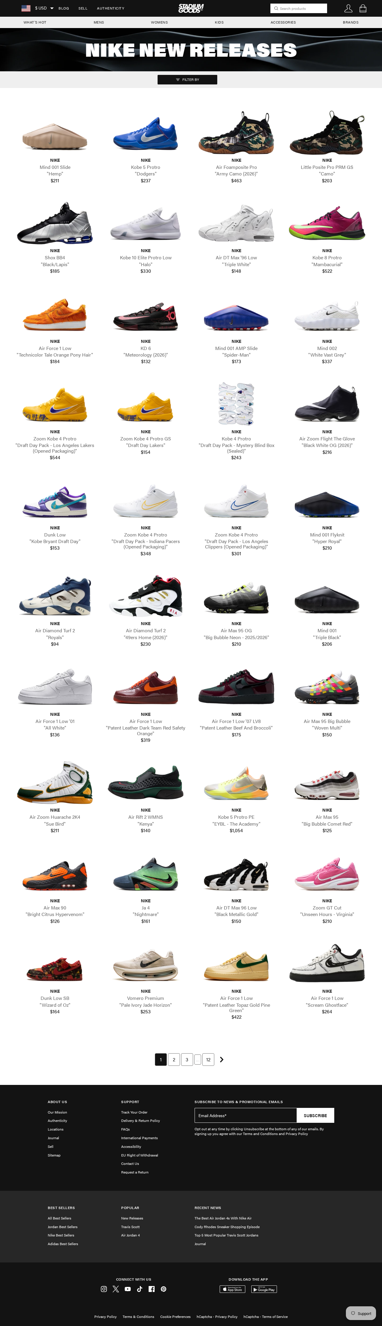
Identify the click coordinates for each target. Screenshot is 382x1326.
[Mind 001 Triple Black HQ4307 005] (327, 596)
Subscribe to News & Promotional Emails (239, 1101)
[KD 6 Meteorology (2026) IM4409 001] (145, 313)
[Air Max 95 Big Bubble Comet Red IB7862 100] (327, 782)
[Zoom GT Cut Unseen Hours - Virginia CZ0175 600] (327, 873)
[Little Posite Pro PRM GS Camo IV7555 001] (327, 132)
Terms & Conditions (138, 1316)
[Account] (348, 8)
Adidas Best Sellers (63, 1243)
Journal (53, 1137)
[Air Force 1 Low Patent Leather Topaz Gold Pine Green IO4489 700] (236, 963)
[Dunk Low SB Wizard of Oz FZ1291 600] (55, 963)
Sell (82, 8)
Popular (130, 1207)
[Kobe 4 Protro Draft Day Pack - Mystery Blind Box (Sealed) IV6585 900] (236, 404)
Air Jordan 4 (130, 1235)
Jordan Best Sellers (63, 1226)
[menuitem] (64, 8)
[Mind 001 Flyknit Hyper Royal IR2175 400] (327, 500)
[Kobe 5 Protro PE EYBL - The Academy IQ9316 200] (236, 782)
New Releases (132, 1218)
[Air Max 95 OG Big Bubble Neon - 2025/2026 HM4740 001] (236, 596)
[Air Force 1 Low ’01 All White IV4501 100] (55, 686)
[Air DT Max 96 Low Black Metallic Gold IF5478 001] (236, 873)
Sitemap (54, 1155)
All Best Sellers (59, 1218)
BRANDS (350, 22)
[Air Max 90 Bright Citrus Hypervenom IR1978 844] (55, 873)
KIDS (219, 22)
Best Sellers (61, 1207)
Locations (56, 1129)
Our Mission (57, 1112)
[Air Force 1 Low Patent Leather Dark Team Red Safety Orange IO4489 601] (145, 686)
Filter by (190, 79)
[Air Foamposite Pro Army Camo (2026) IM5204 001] (236, 132)
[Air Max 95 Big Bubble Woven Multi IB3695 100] (327, 686)
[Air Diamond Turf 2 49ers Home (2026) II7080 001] (145, 596)
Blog (63, 8)
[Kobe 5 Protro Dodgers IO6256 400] (145, 132)
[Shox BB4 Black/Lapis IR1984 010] (55, 223)
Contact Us (130, 1163)
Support (130, 1101)
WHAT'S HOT (35, 22)
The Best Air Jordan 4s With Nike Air (223, 1218)
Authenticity (110, 8)
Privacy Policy (105, 1316)
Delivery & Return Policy (140, 1120)
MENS (99, 22)
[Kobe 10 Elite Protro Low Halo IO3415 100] (145, 223)
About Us (57, 1101)
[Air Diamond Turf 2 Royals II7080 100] (55, 596)
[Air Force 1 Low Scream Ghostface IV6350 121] (327, 963)
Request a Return (135, 1172)
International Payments (139, 1137)
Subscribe (315, 1115)
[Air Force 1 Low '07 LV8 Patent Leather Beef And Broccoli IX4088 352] (236, 686)
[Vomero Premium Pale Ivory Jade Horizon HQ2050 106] (145, 963)
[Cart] (363, 8)
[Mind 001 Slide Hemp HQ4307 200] (55, 132)
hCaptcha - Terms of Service (266, 1316)
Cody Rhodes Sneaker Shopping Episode (227, 1226)
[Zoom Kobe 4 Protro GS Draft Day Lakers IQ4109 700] (145, 404)
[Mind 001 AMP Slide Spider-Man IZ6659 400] (236, 313)
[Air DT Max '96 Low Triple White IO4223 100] (236, 223)
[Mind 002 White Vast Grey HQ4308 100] (327, 313)
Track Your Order (134, 1112)
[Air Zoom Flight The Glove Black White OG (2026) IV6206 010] (327, 404)
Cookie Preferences (175, 1316)
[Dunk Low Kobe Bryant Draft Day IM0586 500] (55, 500)
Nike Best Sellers (61, 1235)
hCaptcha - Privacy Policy (217, 1316)
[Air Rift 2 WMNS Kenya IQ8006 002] (145, 782)
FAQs (125, 1129)
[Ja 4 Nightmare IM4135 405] (145, 873)
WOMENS (159, 22)
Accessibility (131, 1146)
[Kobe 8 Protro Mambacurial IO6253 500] (327, 223)
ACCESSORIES (283, 22)
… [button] (198, 1059)
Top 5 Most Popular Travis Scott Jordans (226, 1235)
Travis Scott (130, 1226)
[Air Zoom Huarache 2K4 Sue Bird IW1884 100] (55, 782)
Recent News (208, 1207)
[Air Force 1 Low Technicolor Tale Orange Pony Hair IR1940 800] (55, 313)
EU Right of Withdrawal (139, 1155)
